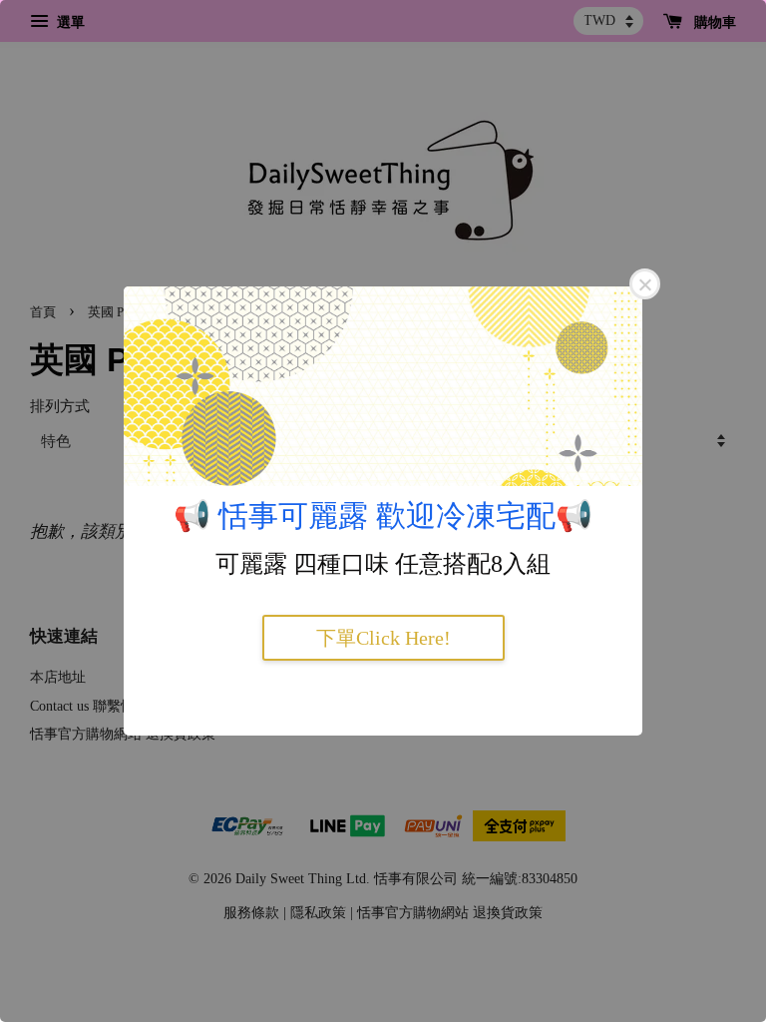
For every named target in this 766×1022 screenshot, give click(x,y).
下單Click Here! (383, 638)
